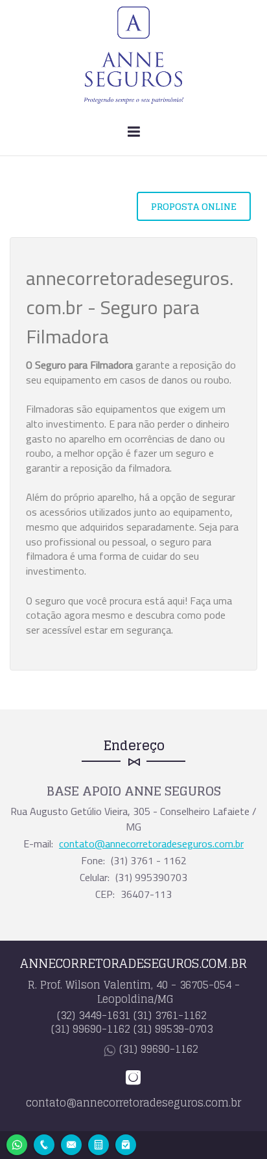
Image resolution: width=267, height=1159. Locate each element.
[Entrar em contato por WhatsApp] (16, 1143)
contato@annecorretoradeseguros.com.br (151, 843)
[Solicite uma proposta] (98, 1143)
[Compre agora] (125, 1143)
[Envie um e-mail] (71, 1143)
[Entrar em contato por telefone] (44, 1144)
